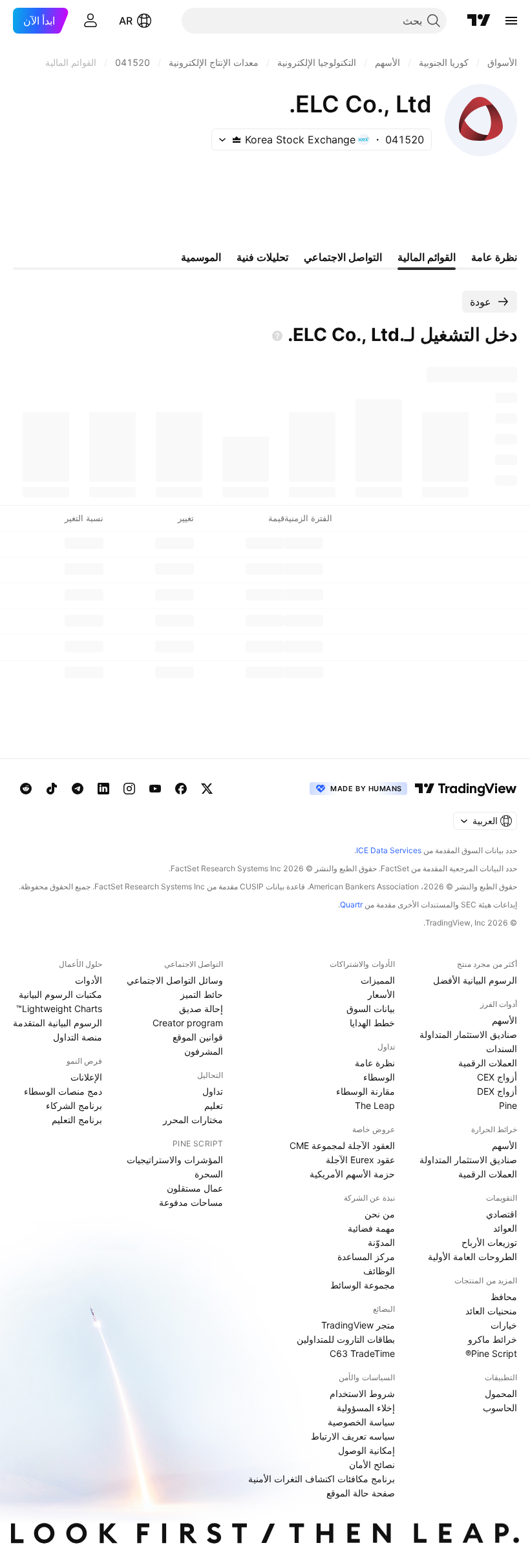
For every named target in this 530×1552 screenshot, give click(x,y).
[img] (236, 139)
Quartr (351, 904)
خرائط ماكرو (492, 1339)
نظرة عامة (375, 1062)
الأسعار (381, 994)
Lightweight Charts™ (59, 1008)
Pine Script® (491, 1353)
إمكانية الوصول (366, 1450)
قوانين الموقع (198, 1036)
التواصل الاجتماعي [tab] (343, 257)
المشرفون (203, 1051)
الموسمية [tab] (201, 257)
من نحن (380, 1213)
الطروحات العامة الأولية (472, 1256)
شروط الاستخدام (362, 1393)
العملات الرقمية (487, 1062)
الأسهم (504, 1020)
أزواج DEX (497, 1091)
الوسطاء (379, 1076)
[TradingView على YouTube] (155, 789)
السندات (501, 1048)
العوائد (505, 1228)
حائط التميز (201, 994)
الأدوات (88, 980)
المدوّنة (381, 1242)
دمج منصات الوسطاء (63, 1091)
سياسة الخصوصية (361, 1421)
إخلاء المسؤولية (366, 1407)
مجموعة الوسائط (362, 1284)
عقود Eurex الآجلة (360, 1159)
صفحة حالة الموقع (360, 1492)
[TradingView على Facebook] (181, 789)
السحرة (209, 1173)
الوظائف (379, 1270)
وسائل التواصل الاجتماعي (175, 980)
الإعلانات (86, 1076)
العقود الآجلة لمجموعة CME (342, 1145)
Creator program (188, 1022)
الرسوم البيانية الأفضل (475, 980)
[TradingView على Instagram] (129, 789)
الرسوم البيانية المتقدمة (57, 1022)
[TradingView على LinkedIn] (103, 789)
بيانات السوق (370, 1008)
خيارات (504, 1324)
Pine (508, 1105)
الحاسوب (500, 1407)
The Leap (375, 1105)
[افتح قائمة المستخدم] (90, 21)
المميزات (378, 980)
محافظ (504, 1296)
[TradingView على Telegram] (78, 789)
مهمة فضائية (371, 1228)
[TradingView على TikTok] (52, 789)
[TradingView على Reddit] (26, 789)
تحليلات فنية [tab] (262, 257)
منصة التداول (77, 1036)
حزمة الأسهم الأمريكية (352, 1173)
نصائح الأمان (372, 1464)
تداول (212, 1091)
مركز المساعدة (366, 1256)
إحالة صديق (201, 1008)
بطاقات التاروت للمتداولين (346, 1339)
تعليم (213, 1105)
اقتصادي (501, 1213)
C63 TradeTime (362, 1353)
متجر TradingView (358, 1324)
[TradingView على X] (207, 789)
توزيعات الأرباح (489, 1242)
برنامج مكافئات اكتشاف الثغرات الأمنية (321, 1478)
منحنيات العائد (491, 1310)
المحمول (501, 1393)
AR (125, 20)
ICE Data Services (388, 850)
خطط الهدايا (372, 1022)
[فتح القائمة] (511, 21)
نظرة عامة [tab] (494, 257)
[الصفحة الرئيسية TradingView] (479, 21)
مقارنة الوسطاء (365, 1091)
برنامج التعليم (77, 1119)
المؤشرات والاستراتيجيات (175, 1159)
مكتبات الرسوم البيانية (60, 994)
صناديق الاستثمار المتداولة (468, 1034)
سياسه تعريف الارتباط (353, 1436)
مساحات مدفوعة (191, 1202)
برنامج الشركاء (74, 1105)
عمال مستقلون (195, 1188)
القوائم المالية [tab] (427, 257)
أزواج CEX (497, 1076)
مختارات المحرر (193, 1119)
